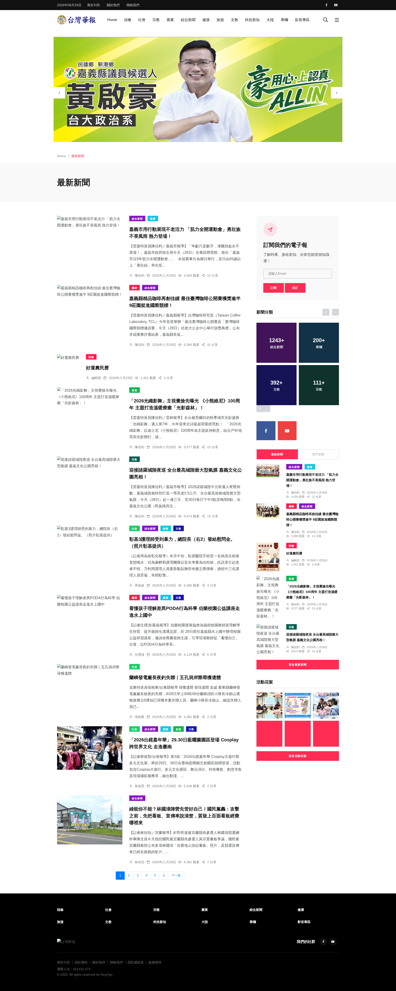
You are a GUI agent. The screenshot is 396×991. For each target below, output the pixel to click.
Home (112, 20)
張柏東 (139, 717)
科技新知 (252, 20)
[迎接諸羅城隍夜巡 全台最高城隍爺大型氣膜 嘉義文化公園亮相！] (89, 462)
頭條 (127, 20)
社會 (142, 20)
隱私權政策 (136, 962)
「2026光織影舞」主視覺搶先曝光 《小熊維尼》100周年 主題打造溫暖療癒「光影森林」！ (312, 591)
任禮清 (139, 654)
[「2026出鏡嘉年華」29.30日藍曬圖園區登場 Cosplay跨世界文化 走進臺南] (89, 748)
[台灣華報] (76, 20)
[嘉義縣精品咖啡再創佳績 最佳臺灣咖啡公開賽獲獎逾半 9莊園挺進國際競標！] (89, 291)
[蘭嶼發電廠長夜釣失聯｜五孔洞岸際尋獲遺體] (89, 670)
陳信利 (139, 275)
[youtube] (336, 5)
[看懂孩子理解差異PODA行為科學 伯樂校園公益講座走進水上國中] (89, 601)
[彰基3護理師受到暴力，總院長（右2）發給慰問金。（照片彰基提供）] (89, 532)
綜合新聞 (188, 20)
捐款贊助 (81, 962)
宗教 (156, 20)
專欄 (284, 20)
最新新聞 (277, 454)
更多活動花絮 (298, 756)
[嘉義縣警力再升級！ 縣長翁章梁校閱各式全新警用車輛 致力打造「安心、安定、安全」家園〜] (298, 734)
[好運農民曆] (68, 357)
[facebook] (326, 5)
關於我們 (113, 5)
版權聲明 (154, 962)
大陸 (270, 20)
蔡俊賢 (139, 786)
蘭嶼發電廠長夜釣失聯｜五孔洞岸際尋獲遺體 (175, 677)
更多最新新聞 (298, 664)
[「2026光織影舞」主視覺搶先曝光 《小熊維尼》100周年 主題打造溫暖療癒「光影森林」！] (89, 396)
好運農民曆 (97, 367)
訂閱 (274, 287)
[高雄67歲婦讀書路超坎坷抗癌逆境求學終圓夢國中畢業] (326, 734)
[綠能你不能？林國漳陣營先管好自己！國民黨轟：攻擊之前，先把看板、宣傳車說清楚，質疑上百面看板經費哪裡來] (89, 819)
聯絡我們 (132, 5)
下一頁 (176, 875)
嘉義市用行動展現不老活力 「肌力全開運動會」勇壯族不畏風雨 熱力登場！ (312, 480)
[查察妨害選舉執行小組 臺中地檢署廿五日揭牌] (269, 734)
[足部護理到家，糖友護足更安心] (298, 705)
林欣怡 (139, 862)
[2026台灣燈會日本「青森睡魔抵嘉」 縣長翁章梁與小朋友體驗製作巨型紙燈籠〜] (326, 705)
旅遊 (220, 20)
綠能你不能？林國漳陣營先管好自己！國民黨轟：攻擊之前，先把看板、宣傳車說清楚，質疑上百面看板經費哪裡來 (184, 815)
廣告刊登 (93, 5)
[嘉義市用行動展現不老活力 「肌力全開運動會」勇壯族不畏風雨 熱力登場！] (89, 222)
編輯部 (96, 378)
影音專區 (302, 20)
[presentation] (59, 92)
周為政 (139, 585)
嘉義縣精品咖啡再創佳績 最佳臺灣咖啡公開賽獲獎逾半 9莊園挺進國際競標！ (312, 519)
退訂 (295, 287)
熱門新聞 (318, 454)
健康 (206, 20)
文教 (234, 20)
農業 (170, 20)
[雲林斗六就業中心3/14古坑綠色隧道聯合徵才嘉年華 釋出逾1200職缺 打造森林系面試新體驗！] (269, 705)
